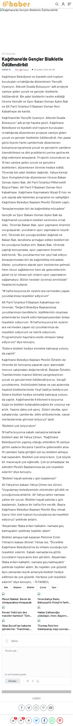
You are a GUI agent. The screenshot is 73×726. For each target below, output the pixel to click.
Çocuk (43, 587)
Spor (54, 587)
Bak (6, 587)
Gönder (12, 681)
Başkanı (17, 587)
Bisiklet (30, 587)
